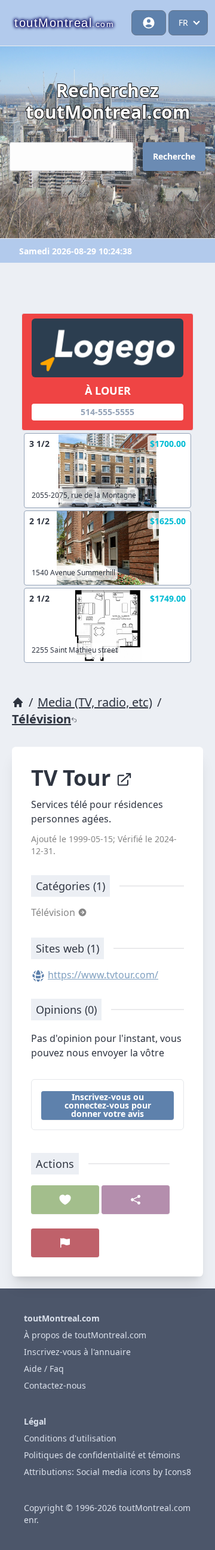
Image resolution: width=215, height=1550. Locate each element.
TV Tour (73, 777)
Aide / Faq (44, 1368)
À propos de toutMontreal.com (85, 1335)
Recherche (174, 156)
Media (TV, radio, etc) (95, 702)
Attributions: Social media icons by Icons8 (107, 1471)
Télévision (41, 719)
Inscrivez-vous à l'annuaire (77, 1351)
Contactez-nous (55, 1385)
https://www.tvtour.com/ (103, 974)
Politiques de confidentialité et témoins (102, 1455)
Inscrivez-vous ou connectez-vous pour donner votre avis (107, 1105)
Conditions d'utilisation (70, 1438)
